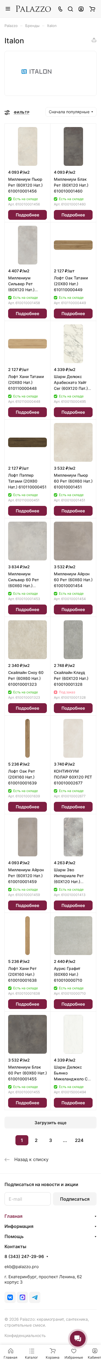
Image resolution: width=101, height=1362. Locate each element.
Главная (13, 1216)
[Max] (22, 1297)
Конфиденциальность (25, 1335)
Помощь (14, 1236)
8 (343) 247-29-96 (24, 1256)
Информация (18, 1226)
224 (79, 1140)
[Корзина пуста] (92, 9)
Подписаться (74, 1199)
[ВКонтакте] (10, 1297)
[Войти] (81, 9)
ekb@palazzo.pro (21, 1266)
